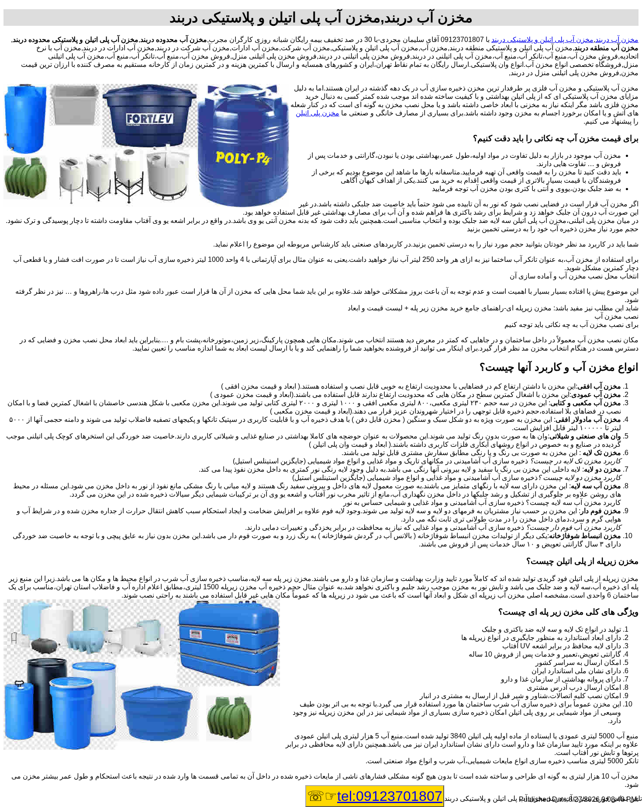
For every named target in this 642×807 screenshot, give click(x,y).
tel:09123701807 (389, 796)
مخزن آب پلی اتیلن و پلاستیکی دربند (542, 39)
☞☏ (374, 796)
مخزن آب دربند (617, 39)
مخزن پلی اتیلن (317, 113)
